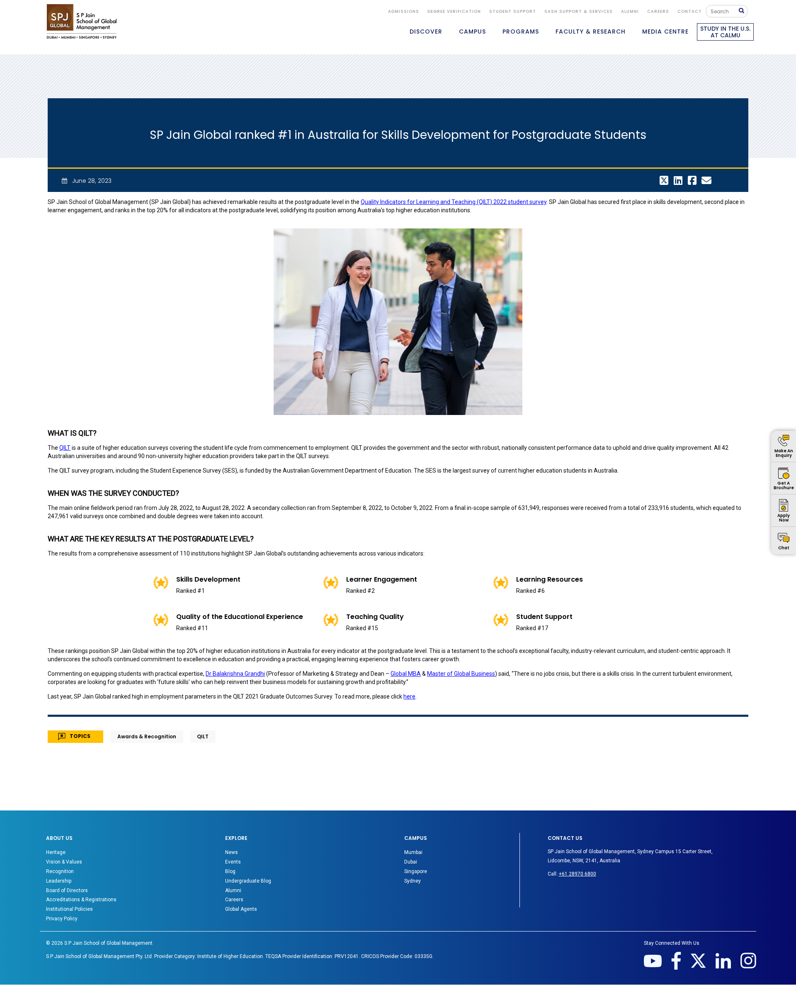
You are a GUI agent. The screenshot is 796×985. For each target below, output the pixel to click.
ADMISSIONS (403, 11)
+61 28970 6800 (577, 874)
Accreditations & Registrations (81, 900)
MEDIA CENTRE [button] (665, 31)
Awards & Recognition (146, 736)
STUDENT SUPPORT (512, 11)
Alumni (233, 890)
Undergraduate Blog (248, 881)
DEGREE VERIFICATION (454, 11)
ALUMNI (630, 11)
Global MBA (406, 673)
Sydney (412, 881)
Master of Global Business (461, 673)
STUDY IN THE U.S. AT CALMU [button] (725, 31)
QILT (64, 447)
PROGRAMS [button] (520, 31)
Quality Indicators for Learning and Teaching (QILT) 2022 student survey (453, 202)
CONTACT (689, 11)
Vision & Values (64, 862)
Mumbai (413, 852)
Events (233, 862)
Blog (230, 871)
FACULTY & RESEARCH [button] (591, 31)
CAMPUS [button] (472, 31)
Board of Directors (67, 890)
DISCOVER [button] (426, 31)
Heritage (56, 852)
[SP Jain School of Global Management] (81, 21)
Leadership (58, 881)
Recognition (60, 871)
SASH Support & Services (578, 11)
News (231, 852)
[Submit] (743, 11)
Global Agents (241, 909)
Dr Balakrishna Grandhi (235, 673)
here (409, 696)
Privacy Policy (62, 919)
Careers (658, 11)
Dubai (410, 862)
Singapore (415, 871)
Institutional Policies (69, 909)
